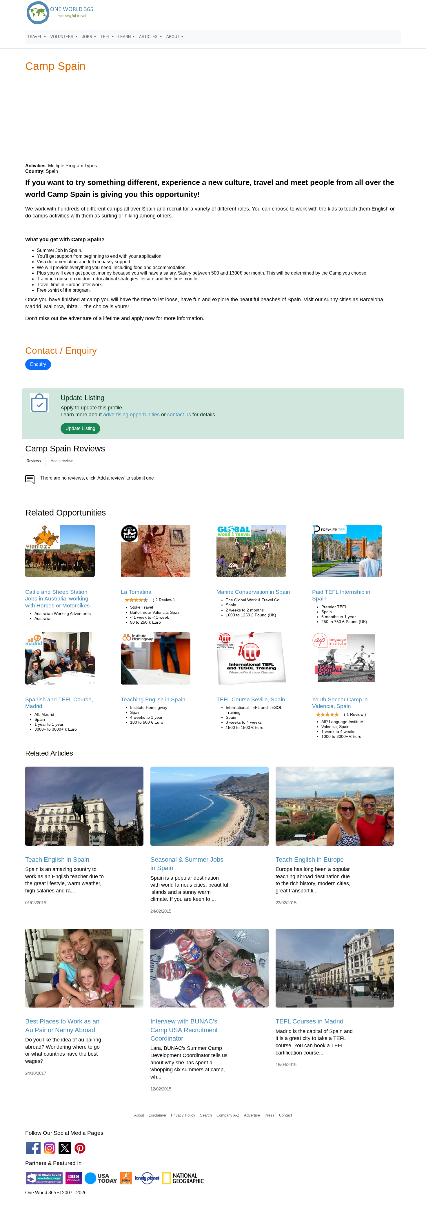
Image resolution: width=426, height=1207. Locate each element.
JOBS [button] (87, 37)
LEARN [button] (125, 37)
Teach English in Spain (57, 859)
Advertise (252, 1115)
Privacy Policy (183, 1115)
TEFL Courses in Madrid (309, 1021)
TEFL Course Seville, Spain (250, 699)
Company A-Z (227, 1115)
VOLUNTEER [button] (62, 37)
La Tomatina (136, 592)
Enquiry (38, 364)
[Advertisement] (213, 117)
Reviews (34, 461)
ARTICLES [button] (149, 37)
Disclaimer (157, 1115)
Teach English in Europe (310, 859)
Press (269, 1115)
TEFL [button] (106, 37)
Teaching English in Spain (153, 699)
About (139, 1115)
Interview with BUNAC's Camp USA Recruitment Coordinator (184, 1030)
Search (206, 1115)
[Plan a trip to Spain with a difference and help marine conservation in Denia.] (251, 552)
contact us (179, 415)
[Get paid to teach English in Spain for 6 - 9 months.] (347, 552)
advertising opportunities (131, 415)
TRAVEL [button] (35, 37)
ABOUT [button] (173, 37)
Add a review (61, 461)
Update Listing (80, 428)
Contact (285, 1115)
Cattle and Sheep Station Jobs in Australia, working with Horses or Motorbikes (57, 599)
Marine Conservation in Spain (253, 592)
